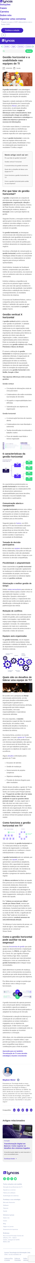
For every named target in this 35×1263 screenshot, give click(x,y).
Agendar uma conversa (13, 19)
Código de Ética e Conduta (8, 1259)
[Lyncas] (8, 40)
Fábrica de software (9, 1193)
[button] (2, 46)
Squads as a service (9, 1190)
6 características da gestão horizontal (16, 165)
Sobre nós (5, 15)
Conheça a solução (12, 30)
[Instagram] (4, 1178)
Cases (3, 8)
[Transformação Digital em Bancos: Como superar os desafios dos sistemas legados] (17, 1131)
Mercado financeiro (9, 1202)
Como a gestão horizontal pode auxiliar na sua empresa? (17, 182)
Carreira (4, 11)
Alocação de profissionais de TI (12, 1187)
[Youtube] (15, 1178)
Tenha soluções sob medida (12, 1184)
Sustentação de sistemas (11, 1195)
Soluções (5, 4)
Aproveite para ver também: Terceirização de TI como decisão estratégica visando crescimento (15, 1053)
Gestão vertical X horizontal (13, 161)
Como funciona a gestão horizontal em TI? (16, 176)
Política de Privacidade (17, 1259)
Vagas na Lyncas (8, 1226)
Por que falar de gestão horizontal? (15, 158)
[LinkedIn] (8, 1178)
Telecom (5, 1208)
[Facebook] (11, 1178)
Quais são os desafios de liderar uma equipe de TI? (16, 170)
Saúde (5, 1211)
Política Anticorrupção (27, 1259)
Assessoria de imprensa (10, 1229)
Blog (4, 1223)
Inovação (7, 1140)
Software (6, 1205)
